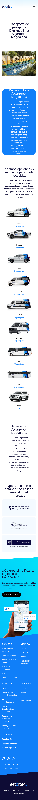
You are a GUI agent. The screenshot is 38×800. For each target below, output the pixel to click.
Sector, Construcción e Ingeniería (8, 709)
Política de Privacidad (10, 764)
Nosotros (24, 652)
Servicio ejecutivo (9, 655)
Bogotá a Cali (7, 739)
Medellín (24, 692)
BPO (4, 688)
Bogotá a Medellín (9, 743)
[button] (34, 6)
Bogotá (23, 688)
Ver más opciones (9, 747)
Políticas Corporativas (10, 768)
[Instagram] (14, 758)
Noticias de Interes (9, 678)
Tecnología (25, 648)
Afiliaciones (25, 657)
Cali (22, 697)
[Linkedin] (9, 758)
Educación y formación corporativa (7, 719)
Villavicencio (26, 701)
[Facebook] (4, 758)
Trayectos (6, 673)
